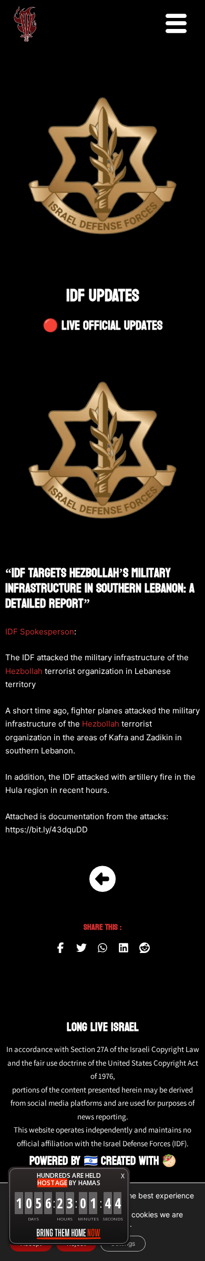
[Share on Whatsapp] (102, 947)
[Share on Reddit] (144, 947)
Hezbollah (24, 671)
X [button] (123, 1175)
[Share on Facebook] (60, 947)
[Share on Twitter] (81, 947)
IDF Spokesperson (39, 632)
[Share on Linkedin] (123, 947)
